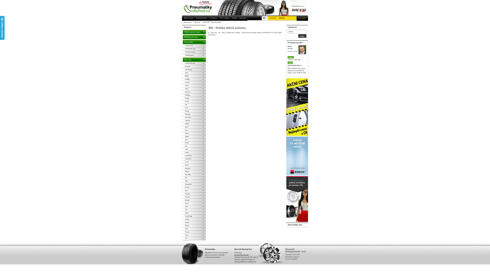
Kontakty (243, 18)
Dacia (186, 89)
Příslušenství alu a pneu (191, 37)
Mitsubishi (188, 184)
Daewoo (187, 92)
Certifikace (213, 18)
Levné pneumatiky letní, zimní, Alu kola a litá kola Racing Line (201, 7)
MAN (187, 165)
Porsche (187, 197)
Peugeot (187, 194)
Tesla (186, 229)
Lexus (187, 162)
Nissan (187, 187)
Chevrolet (188, 117)
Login (304, 251)
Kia (186, 146)
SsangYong (188, 216)
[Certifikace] (297, 221)
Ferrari (187, 101)
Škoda (187, 225)
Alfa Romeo (188, 70)
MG (186, 178)
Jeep (186, 140)
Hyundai (187, 114)
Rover (187, 203)
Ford (186, 108)
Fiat (186, 105)
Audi (186, 73)
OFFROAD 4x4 (190, 63)
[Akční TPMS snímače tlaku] (297, 135)
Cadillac (187, 79)
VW (186, 238)
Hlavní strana (188, 22)
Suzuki (187, 222)
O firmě (234, 18)
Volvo (186, 235)
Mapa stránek (290, 249)
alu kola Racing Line (241, 255)
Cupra (187, 85)
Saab (186, 206)
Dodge (187, 98)
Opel (186, 190)
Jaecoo (187, 133)
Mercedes (188, 175)
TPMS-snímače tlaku (192, 32)
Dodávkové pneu (190, 52)
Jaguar (187, 136)
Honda (187, 111)
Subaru (187, 219)
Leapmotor (188, 159)
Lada (186, 149)
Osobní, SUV (189, 45)
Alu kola (187, 60)
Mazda (187, 171)
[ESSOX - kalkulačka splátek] (297, 175)
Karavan (187, 66)
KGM (187, 143)
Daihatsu (187, 95)
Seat (186, 210)
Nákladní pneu (189, 55)
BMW (187, 76)
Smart (186, 213)
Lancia (187, 152)
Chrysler (187, 120)
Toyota (187, 232)
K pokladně (302, 18)
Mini (186, 181)
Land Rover (188, 155)
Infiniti (187, 124)
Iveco (186, 130)
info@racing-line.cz (294, 65)
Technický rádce (201, 18)
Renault (187, 200)
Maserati (187, 168)
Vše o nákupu (224, 18)
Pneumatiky (189, 42)
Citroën (187, 82)
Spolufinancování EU (292, 251)
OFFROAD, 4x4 (190, 49)
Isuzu (186, 127)
